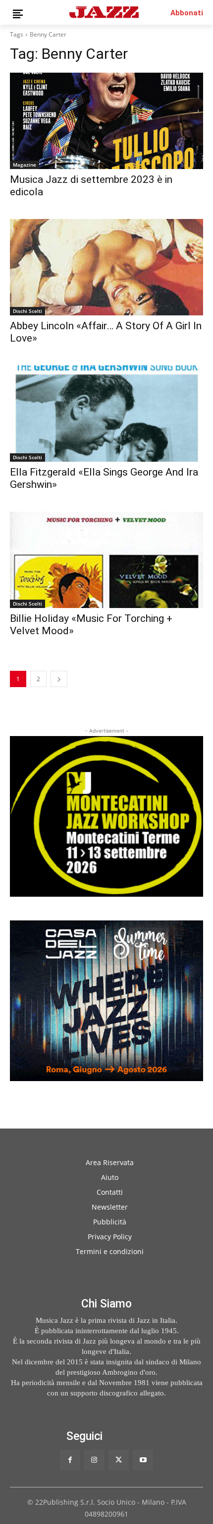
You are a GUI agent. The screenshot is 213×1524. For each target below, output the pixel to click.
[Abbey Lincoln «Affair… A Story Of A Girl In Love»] (106, 267)
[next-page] (59, 679)
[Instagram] (94, 1460)
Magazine (24, 164)
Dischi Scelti (27, 310)
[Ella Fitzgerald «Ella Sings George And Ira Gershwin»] (106, 413)
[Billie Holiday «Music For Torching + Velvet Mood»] (106, 560)
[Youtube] (143, 1460)
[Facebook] (70, 1460)
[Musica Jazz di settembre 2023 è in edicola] (106, 121)
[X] (118, 1460)
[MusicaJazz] (104, 12)
